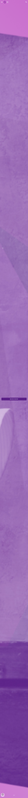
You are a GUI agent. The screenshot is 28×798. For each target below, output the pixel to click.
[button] (2, 2)
